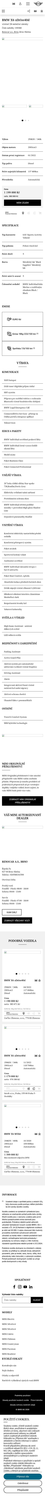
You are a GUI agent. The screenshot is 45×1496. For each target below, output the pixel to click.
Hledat (37, 1299)
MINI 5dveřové (9, 1329)
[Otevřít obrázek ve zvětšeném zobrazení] (14, 114)
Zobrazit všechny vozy (17, 920)
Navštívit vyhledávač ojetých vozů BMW (20, 1380)
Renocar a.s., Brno (10, 32)
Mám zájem (22, 202)
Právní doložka (36, 1400)
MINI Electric (8, 1319)
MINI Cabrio (7, 1334)
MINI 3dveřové (9, 1324)
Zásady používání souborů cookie (15, 1400)
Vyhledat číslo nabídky (12, 1294)
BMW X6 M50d (12, 1134)
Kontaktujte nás (9, 1365)
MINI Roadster (9, 1354)
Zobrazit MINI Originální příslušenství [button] (22, 801)
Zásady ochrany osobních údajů (22, 1405)
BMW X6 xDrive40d (14, 980)
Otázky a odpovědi (10, 1375)
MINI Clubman (8, 1339)
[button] (28, 4)
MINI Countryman (10, 1344)
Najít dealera (8, 1370)
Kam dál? (12, 912)
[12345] (22, 964)
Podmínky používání (22, 1395)
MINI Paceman (9, 1349)
